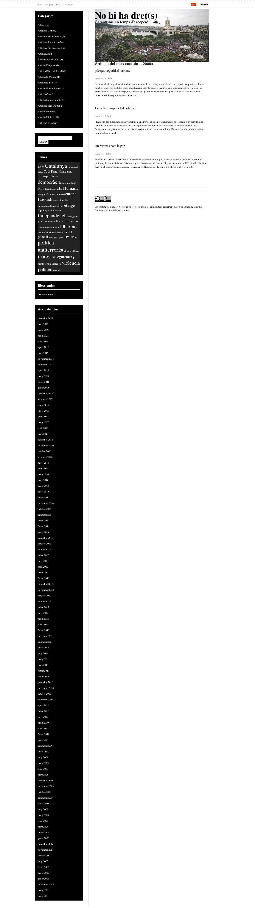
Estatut (62, 194)
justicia (43, 221)
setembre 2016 (45, 457)
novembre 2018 (46, 358)
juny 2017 (43, 416)
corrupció (45, 176)
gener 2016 (43, 485)
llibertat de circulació (49, 227)
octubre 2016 (44, 451)
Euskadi (45, 199)
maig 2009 (43, 763)
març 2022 (43, 324)
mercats (60, 232)
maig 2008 (43, 815)
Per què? (49, 4)
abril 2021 (43, 341)
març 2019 (43, 353)
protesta (72, 250)
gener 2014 (43, 532)
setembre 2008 (45, 797)
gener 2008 (43, 838)
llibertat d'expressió (66, 221)
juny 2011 (43, 653)
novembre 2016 (46, 445)
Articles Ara (44, 53)
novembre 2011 (46, 636)
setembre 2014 (45, 514)
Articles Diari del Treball (50, 71)
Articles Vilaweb (46, 123)
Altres (41, 24)
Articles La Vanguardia (49, 100)
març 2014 (43, 520)
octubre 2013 (44, 543)
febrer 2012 (43, 630)
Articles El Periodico (48, 88)
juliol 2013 (43, 555)
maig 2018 (43, 376)
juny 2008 (43, 809)
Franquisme (44, 206)
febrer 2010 (43, 734)
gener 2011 (43, 676)
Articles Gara (44, 94)
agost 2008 (43, 803)
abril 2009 (43, 768)
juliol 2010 (43, 711)
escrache (54, 194)
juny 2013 (43, 561)
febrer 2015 (43, 497)
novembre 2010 (46, 688)
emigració (43, 194)
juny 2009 (43, 757)
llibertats (68, 226)
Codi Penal (51, 171)
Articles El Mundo (47, 76)
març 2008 (43, 826)
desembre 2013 (45, 537)
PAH (69, 237)
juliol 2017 (43, 410)
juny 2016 (43, 468)
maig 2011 (43, 659)
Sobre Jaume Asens (64, 4)
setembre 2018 (45, 364)
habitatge (66, 205)
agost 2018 (43, 370)
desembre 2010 (45, 682)
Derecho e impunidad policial (115, 107)
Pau (74, 237)
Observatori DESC (47, 294)
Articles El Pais (45, 82)
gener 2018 (43, 387)
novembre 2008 (46, 786)
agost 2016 (43, 462)
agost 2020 (43, 347)
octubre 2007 (44, 855)
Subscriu (204, 4)
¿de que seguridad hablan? (112, 70)
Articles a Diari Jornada (49, 36)
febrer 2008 (43, 832)
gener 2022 (43, 329)
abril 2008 (43, 820)
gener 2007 (43, 872)
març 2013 (43, 572)
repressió (46, 256)
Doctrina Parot (68, 182)
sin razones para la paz (110, 145)
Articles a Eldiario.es (48, 42)
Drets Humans (65, 188)
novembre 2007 (46, 849)
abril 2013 (43, 566)
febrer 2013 (43, 578)
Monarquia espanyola (57, 237)
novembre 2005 (46, 884)
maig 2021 (43, 335)
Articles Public (45, 111)
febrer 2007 (43, 867)
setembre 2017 (45, 399)
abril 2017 (43, 428)
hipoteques (44, 210)
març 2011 (43, 665)
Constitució (65, 171)
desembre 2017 (45, 393)
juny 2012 (43, 613)
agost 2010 (43, 705)
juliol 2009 (43, 751)
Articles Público (46, 117)
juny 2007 (43, 861)
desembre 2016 (45, 439)
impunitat (56, 210)
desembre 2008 (45, 780)
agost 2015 (43, 491)
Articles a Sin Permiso (49, 48)
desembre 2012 (45, 584)
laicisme (51, 221)
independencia (53, 215)
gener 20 (42, 896)
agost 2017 (43, 405)
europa (70, 193)
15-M (41, 166)
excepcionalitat (61, 200)
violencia (56, 263)
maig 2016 (43, 474)
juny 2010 (43, 716)
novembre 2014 (46, 503)
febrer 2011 (43, 670)
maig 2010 (43, 722)
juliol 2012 (43, 607)
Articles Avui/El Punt (48, 59)
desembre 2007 (45, 844)
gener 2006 (43, 878)
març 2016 (43, 480)
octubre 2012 (44, 595)
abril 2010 (43, 728)
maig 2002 (43, 890)
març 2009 (43, 774)
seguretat (63, 256)
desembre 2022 (45, 318)
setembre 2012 (45, 601)
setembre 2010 (45, 699)
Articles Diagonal (47, 65)
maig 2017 (43, 422)
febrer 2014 (43, 526)
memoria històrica (47, 232)
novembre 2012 (46, 589)
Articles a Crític (46, 30)
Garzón (54, 206)
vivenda (57, 270)
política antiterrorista (52, 246)
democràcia (49, 182)
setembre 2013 (45, 549)
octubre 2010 (44, 693)
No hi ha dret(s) (126, 15)
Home (39, 4)
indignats (73, 216)
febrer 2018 (43, 381)
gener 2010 (43, 740)
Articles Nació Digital (49, 105)
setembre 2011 (45, 641)
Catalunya (56, 165)
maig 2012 (43, 618)
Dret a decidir (45, 188)
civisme (71, 167)
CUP (55, 176)
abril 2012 (43, 624)
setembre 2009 (45, 745)
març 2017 (43, 433)
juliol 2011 (43, 647)
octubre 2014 (44, 509)
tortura (48, 263)
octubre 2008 (44, 792)
